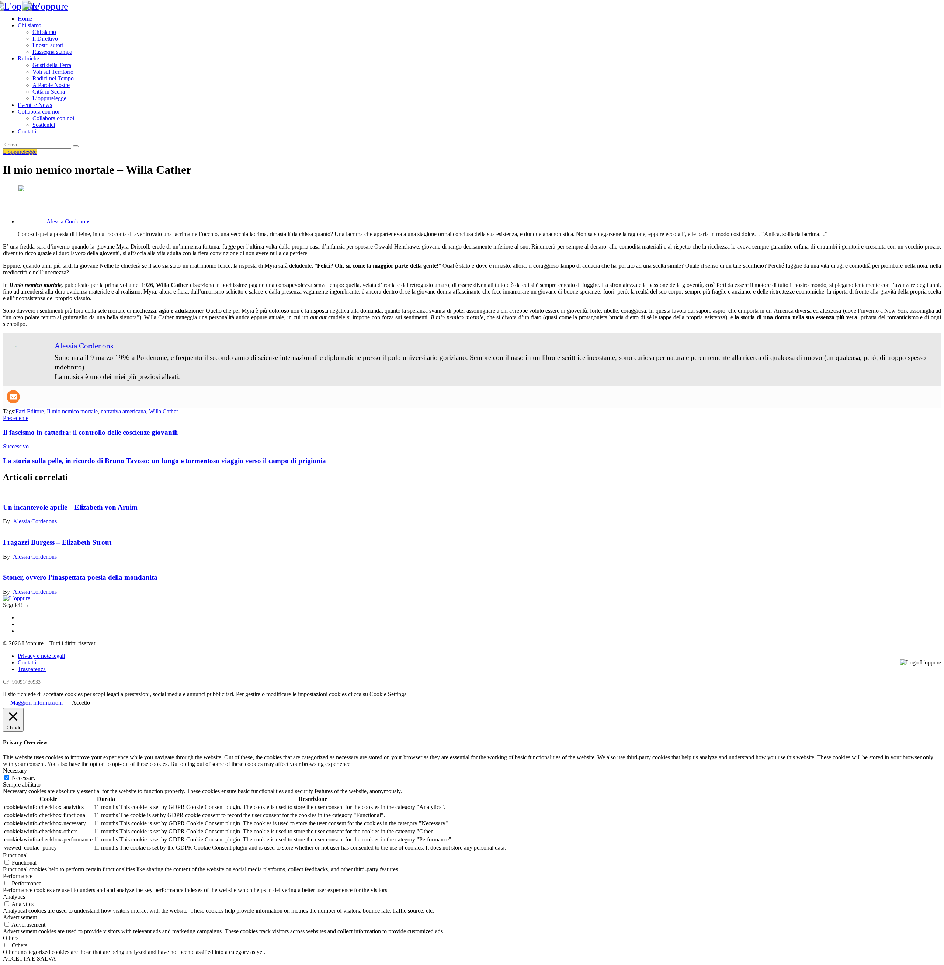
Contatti (27, 131)
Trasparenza (32, 669)
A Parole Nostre (51, 85)
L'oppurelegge (20, 152)
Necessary (24, 778)
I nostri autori (47, 45)
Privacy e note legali (41, 656)
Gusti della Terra (51, 65)
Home (25, 18)
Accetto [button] (81, 703)
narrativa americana (123, 411)
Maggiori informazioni (36, 703)
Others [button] (10, 938)
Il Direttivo (45, 38)
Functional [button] (15, 855)
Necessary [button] (15, 770)
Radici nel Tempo (53, 78)
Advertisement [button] (20, 917)
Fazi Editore (29, 411)
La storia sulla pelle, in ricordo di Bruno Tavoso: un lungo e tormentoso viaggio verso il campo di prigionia (164, 461)
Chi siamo (29, 25)
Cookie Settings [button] (387, 694)
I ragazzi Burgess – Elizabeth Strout (57, 542)
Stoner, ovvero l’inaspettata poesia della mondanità (80, 577)
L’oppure (33, 643)
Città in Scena (48, 91)
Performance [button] (17, 876)
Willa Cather (163, 411)
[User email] (13, 396)
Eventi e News (35, 105)
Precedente (15, 418)
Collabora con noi (38, 111)
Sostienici (43, 125)
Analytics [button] (14, 896)
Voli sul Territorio (52, 72)
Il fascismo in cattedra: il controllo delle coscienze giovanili (90, 432)
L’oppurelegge (49, 98)
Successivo (16, 446)
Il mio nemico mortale (72, 411)
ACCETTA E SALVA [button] (29, 958)
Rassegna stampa (52, 52)
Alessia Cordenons (35, 521)
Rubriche (28, 58)
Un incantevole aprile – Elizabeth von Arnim (70, 507)
